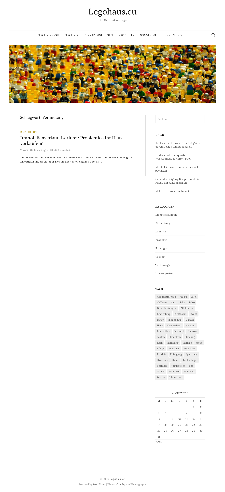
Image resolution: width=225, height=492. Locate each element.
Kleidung (190, 337)
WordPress (99, 484)
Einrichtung (172, 35)
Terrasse (162, 365)
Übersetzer (176, 377)
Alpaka (183, 296)
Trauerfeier (178, 365)
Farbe (160, 319)
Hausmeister (174, 325)
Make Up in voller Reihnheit (172, 191)
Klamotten (175, 337)
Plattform (174, 348)
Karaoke (192, 331)
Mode (199, 342)
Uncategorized (164, 273)
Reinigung (176, 354)
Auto (173, 302)
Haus (160, 325)
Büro (192, 302)
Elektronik (180, 313)
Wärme (161, 377)
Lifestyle (160, 231)
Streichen (162, 360)
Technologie (49, 35)
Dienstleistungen (98, 35)
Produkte (126, 35)
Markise (187, 342)
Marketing (173, 342)
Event (193, 313)
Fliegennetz (175, 319)
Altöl (194, 296)
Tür (191, 365)
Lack (160, 342)
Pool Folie (189, 348)
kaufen (161, 337)
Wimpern (174, 371)
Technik (72, 35)
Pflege (161, 348)
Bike (182, 302)
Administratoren (166, 296)
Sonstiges (148, 35)
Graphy (120, 484)
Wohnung (188, 371)
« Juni (158, 441)
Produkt (161, 354)
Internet (179, 331)
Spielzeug (191, 354)
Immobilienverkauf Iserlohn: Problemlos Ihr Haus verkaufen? (71, 140)
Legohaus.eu (112, 11)
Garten (189, 319)
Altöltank (162, 302)
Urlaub (161, 371)
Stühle (175, 360)
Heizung (190, 325)
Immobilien (163, 331)
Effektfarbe (187, 308)
